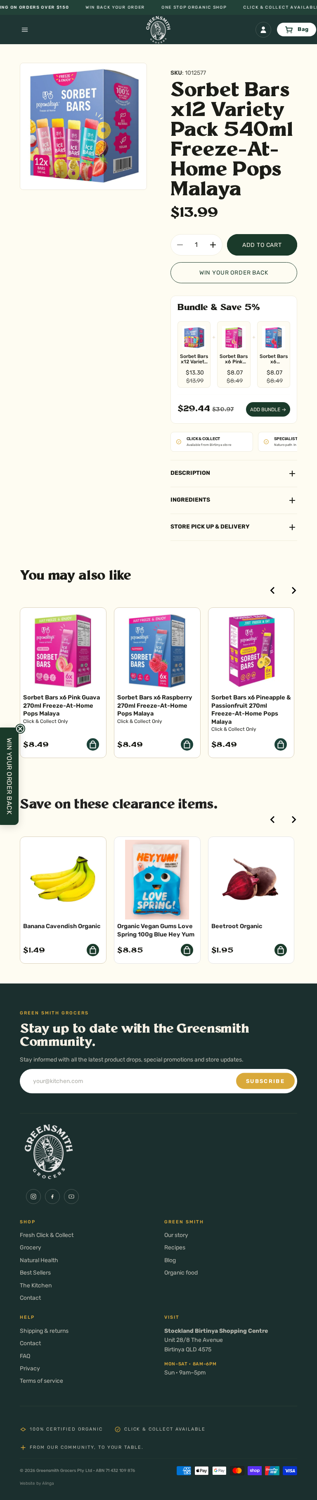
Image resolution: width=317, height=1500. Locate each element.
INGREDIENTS (190, 499)
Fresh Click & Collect (46, 1235)
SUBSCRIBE (265, 1081)
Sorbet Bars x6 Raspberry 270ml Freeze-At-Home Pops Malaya (274, 359)
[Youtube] (71, 1196)
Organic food (181, 1272)
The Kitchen (36, 1285)
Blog (170, 1260)
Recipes (174, 1247)
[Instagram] (33, 1196)
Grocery (30, 1247)
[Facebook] (52, 1196)
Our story (176, 1235)
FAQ (25, 1356)
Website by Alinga (37, 1483)
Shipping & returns (44, 1330)
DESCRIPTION (190, 472)
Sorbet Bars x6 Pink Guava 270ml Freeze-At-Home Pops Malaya (234, 359)
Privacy (30, 1368)
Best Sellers (35, 1272)
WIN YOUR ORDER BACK (233, 272)
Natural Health (39, 1260)
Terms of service (41, 1380)
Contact (30, 1297)
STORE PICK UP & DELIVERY (210, 526)
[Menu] (15, 30)
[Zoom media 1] (83, 126)
